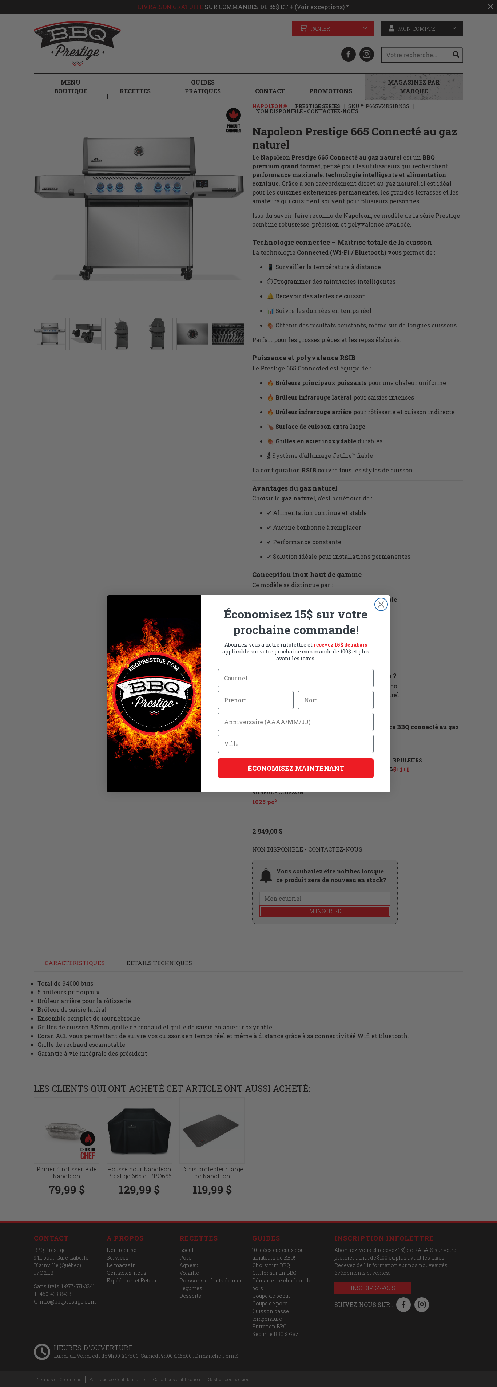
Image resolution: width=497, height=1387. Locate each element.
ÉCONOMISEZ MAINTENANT (296, 768)
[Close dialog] (381, 604)
